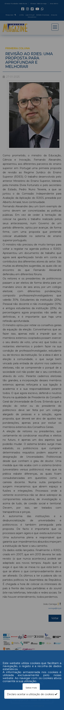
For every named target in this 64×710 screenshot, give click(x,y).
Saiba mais (31, 687)
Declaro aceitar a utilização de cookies (31, 694)
